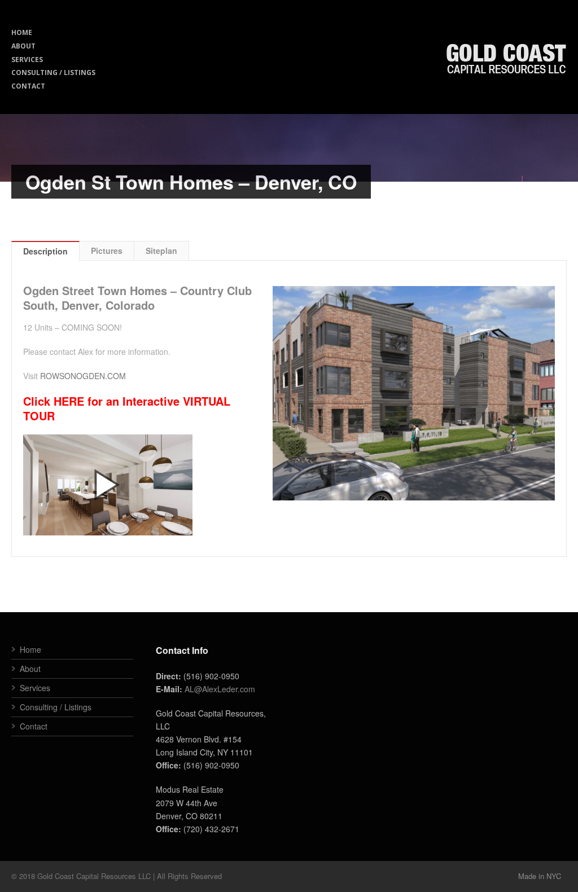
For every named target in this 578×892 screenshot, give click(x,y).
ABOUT (23, 46)
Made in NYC (539, 876)
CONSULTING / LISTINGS (53, 72)
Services (35, 687)
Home (30, 649)
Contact (33, 726)
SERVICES (27, 59)
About (30, 668)
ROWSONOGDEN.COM (83, 375)
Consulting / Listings (55, 707)
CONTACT (28, 86)
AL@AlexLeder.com (220, 689)
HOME (21, 32)
